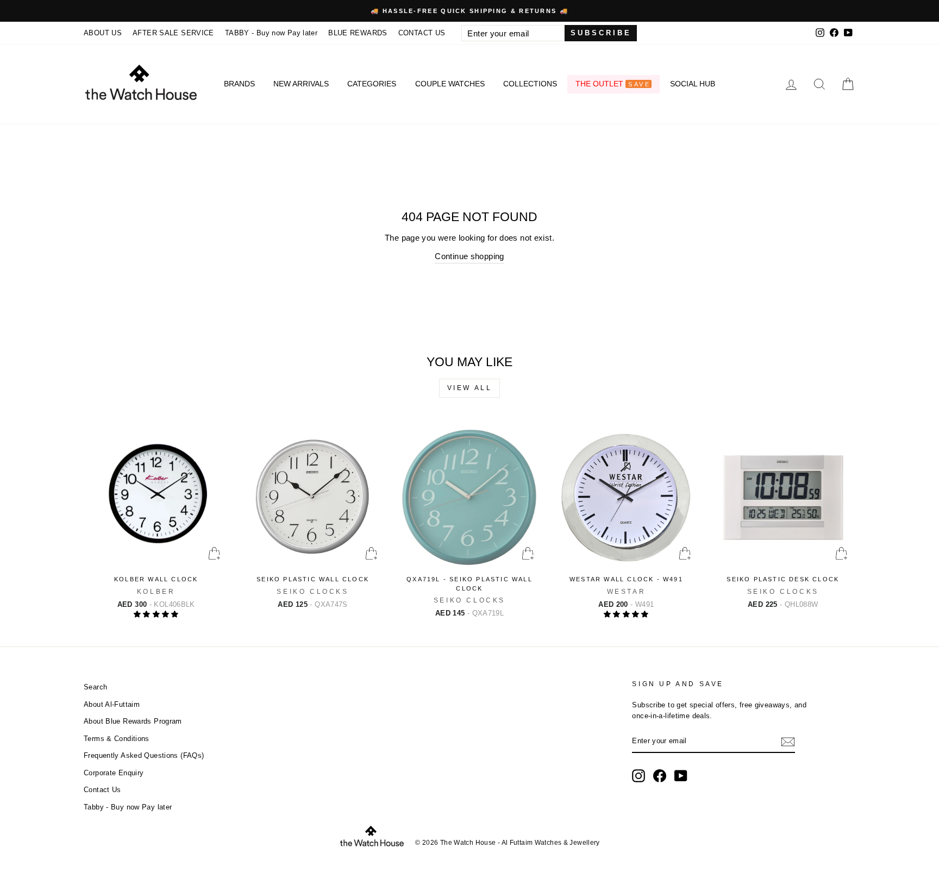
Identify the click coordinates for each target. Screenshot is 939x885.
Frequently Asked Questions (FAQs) (144, 755)
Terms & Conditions (116, 739)
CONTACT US (422, 33)
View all (469, 388)
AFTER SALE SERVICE (173, 33)
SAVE (639, 84)
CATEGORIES (371, 83)
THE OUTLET (612, 83)
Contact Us (102, 790)
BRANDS (239, 83)
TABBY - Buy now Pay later (271, 33)
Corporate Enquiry (113, 773)
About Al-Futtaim (112, 704)
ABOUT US (103, 33)
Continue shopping (469, 256)
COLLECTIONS (530, 83)
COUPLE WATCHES (450, 83)
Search (95, 687)
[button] (156, 614)
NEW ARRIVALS (301, 83)
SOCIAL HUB (692, 83)
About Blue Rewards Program (133, 721)
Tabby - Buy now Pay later (128, 807)
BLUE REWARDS (357, 33)
